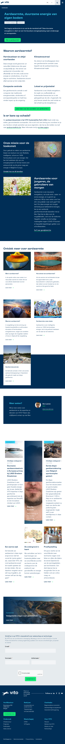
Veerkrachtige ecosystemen (52, 707)
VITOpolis (27, 724)
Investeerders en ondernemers (29, 706)
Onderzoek (7, 719)
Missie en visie (48, 726)
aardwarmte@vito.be (14, 127)
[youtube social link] (62, 693)
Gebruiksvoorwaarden (19, 739)
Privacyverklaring (29, 739)
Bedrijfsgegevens (7, 739)
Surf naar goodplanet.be (42, 230)
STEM (25, 722)
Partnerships (48, 729)
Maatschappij (29, 719)
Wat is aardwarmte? (12, 40)
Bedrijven (27, 703)
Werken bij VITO (49, 724)
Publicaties (6, 726)
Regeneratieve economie (51, 705)
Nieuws (46, 722)
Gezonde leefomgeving (51, 710)
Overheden (48, 703)
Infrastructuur (7, 722)
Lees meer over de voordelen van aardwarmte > (32, 109)
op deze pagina (43, 127)
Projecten (6, 724)
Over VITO (48, 719)
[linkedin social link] (53, 693)
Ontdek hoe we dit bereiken (13, 171)
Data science (7, 729)
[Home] (4, 2)
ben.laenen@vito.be (48, 409)
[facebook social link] (56, 693)
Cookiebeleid (39, 739)
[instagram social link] (59, 693)
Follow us (48, 693)
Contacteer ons (9, 714)
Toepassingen (28, 709)
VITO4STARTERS (29, 711)
